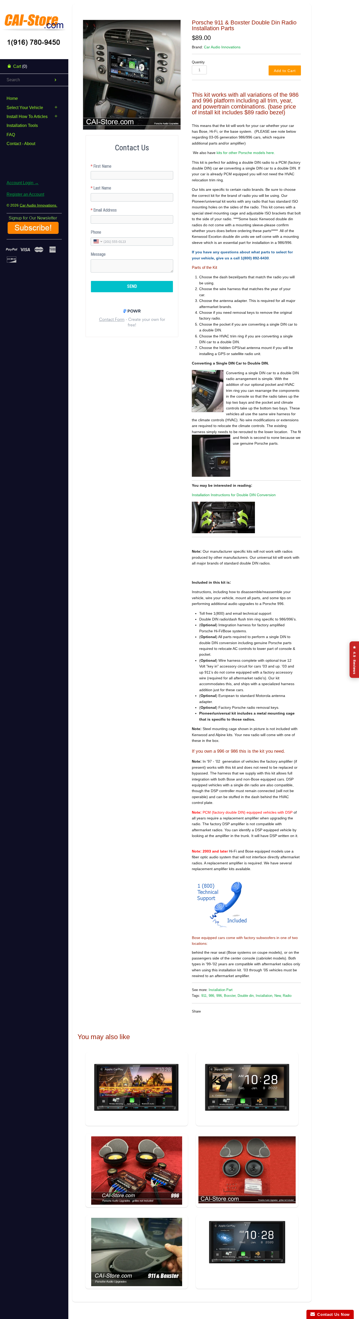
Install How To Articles (27, 116)
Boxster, (230, 996)
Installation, (264, 996)
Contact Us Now (332, 1314)
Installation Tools (22, 125)
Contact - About (21, 143)
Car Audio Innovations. (38, 205)
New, (278, 996)
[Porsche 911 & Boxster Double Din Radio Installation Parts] (132, 75)
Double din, (246, 996)
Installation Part (221, 990)
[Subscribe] (33, 231)
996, (219, 996)
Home (12, 98)
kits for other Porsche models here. (245, 153)
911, (204, 996)
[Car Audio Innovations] (34, 19)
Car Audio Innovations (222, 47)
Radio (287, 996)
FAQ (11, 134)
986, (212, 996)
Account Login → (23, 183)
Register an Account (25, 194)
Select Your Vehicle (25, 107)
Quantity (198, 62)
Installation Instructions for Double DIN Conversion (234, 495)
